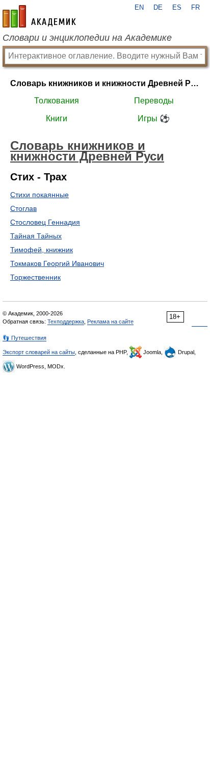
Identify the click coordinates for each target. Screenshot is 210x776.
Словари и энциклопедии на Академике (87, 38)
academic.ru (39, 16)
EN (139, 7)
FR (195, 7)
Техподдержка (65, 321)
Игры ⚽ (154, 118)
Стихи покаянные (39, 195)
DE (158, 7)
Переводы (154, 100)
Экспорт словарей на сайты (39, 352)
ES (176, 7)
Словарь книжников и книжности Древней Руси (105, 83)
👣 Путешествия (24, 338)
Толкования (56, 100)
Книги (56, 118)
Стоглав (23, 208)
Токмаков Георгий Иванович (57, 263)
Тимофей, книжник (41, 250)
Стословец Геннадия (45, 222)
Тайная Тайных (36, 236)
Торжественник (35, 277)
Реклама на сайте (110, 321)
